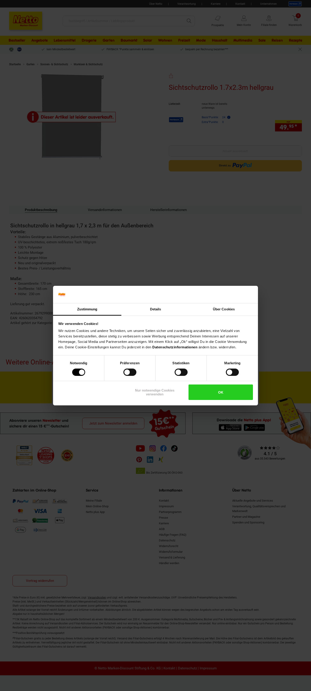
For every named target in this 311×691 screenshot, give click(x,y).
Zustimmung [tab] (87, 309)
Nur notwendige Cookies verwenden (154, 392)
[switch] (129, 372)
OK (220, 392)
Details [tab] (155, 309)
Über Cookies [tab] (224, 309)
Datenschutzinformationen (174, 347)
